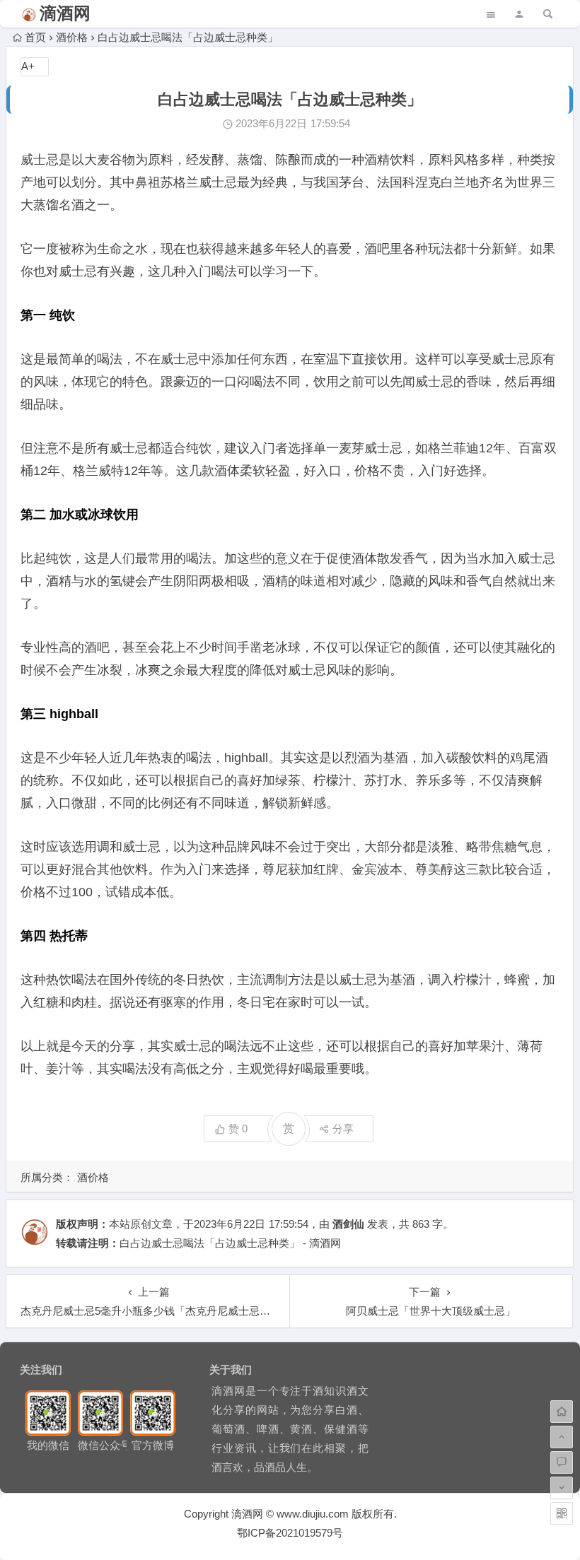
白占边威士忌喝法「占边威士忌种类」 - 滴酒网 (230, 1243)
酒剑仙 (348, 1224)
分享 (343, 1128)
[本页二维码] (561, 1513)
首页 (35, 37)
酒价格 (72, 37)
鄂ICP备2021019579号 (290, 1533)
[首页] (561, 1411)
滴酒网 (65, 13)
